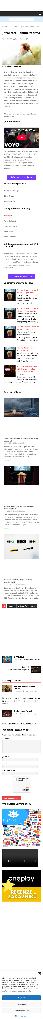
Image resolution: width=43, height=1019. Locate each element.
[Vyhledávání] (21, 19)
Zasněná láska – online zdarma (27, 698)
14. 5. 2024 (8, 39)
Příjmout (21, 998)
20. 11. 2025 (19, 714)
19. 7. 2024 (19, 701)
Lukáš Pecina (20, 39)
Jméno (5, 756)
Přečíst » (6, 460)
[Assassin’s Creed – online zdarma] (7, 688)
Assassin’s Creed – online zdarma (24, 687)
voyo (33, 606)
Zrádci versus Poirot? (23, 711)
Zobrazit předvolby (21, 1011)
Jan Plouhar (9, 216)
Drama (11, 606)
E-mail (5, 763)
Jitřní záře (22, 606)
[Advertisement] (22, 5)
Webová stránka (8, 770)
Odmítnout (21, 1004)
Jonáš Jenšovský (31, 714)
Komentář (6, 739)
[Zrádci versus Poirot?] (7, 713)
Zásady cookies (20, 1016)
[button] (39, 973)
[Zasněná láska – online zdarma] (7, 701)
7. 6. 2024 (18, 691)
